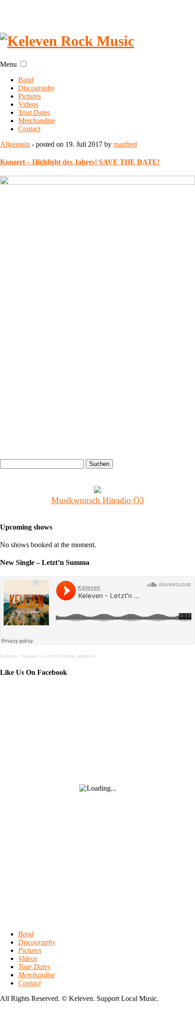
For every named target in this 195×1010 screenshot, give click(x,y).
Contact (29, 129)
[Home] (67, 41)
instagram (83, 11)
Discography (36, 88)
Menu (8, 64)
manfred (125, 144)
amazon (170, 11)
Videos (28, 104)
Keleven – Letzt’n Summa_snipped (58, 656)
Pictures (29, 96)
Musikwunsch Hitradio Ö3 (97, 500)
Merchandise (36, 120)
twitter (112, 11)
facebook (25, 11)
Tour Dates (34, 112)
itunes (141, 11)
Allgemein (15, 144)
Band (26, 80)
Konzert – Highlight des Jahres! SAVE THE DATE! (80, 162)
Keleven (8, 656)
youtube (54, 11)
